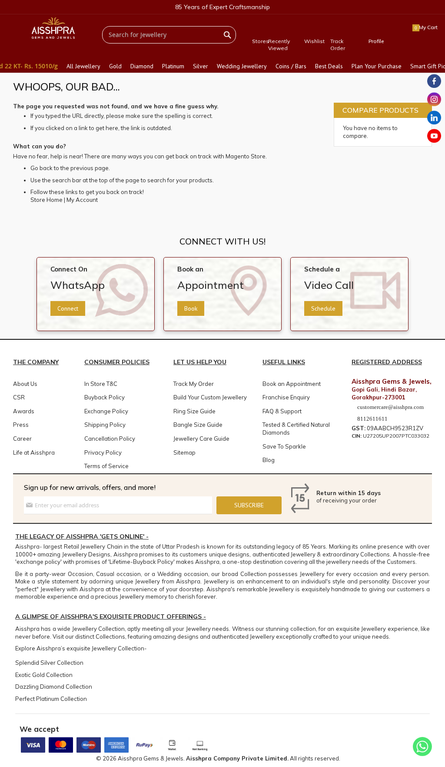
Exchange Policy (106, 411)
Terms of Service (106, 465)
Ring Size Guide (194, 411)
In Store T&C (100, 383)
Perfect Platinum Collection (51, 698)
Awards (23, 411)
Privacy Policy (103, 452)
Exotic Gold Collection (44, 674)
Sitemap (184, 452)
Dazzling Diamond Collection (53, 686)
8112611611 (372, 418)
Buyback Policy (104, 397)
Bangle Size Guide (197, 424)
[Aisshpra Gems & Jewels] (53, 28)
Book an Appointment (291, 383)
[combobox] (169, 35)
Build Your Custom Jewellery (210, 397)
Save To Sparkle (284, 446)
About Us (25, 383)
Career (22, 438)
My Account (82, 199)
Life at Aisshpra (34, 452)
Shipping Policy (105, 424)
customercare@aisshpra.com (390, 407)
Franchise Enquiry (286, 397)
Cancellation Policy (109, 438)
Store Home (46, 199)
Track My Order (193, 383)
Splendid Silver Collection (49, 662)
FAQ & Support (282, 411)
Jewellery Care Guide (201, 438)
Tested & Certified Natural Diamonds (296, 428)
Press (21, 424)
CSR (19, 397)
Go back (41, 167)
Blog (268, 459)
